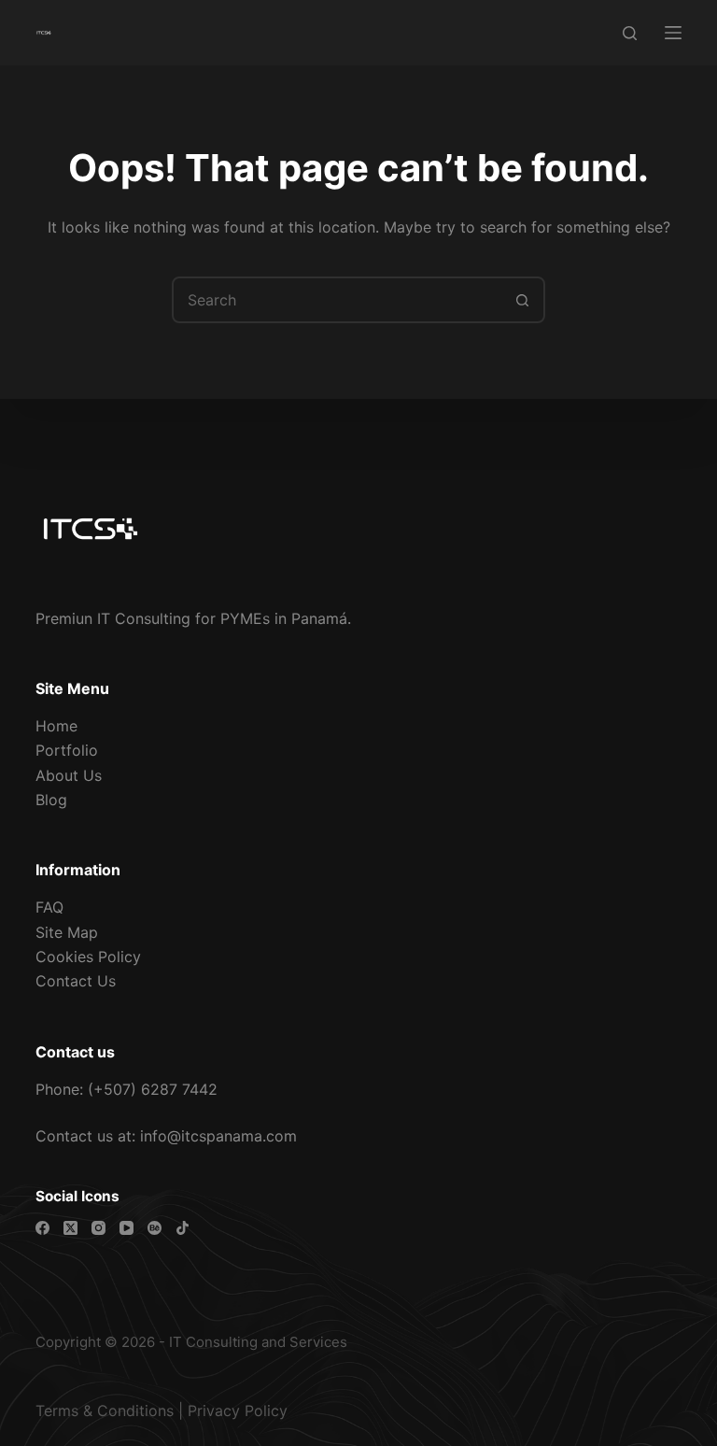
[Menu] (673, 32)
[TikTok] (183, 1228)
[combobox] (337, 299)
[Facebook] (42, 1228)
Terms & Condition (100, 1410)
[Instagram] (98, 1228)
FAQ (49, 907)
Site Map (66, 932)
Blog (51, 799)
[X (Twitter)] (70, 1228)
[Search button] (521, 299)
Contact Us (75, 980)
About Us (68, 775)
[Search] (630, 33)
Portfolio (66, 750)
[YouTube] (127, 1228)
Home (56, 725)
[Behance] (155, 1228)
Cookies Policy (88, 956)
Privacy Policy (238, 1410)
